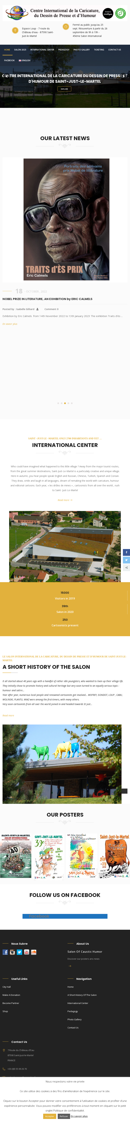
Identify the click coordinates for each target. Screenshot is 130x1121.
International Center (42, 49)
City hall (7, 986)
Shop (5, 1011)
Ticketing (99, 49)
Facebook (9, 60)
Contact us (114, 49)
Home (7, 49)
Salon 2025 (20, 49)
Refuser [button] (64, 1116)
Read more (64, 500)
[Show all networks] (126, 567)
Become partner (11, 1003)
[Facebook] (126, 552)
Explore (64, 89)
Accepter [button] (49, 1116)
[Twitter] (126, 560)
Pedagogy (63, 49)
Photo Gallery (82, 49)
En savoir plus (11, 385)
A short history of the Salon (82, 994)
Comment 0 (51, 366)
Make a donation (11, 994)
